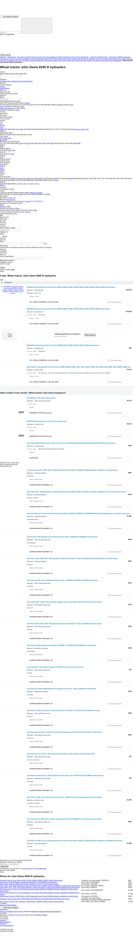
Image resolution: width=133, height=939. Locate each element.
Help (8, 905)
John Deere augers (51, 60)
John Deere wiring (98, 60)
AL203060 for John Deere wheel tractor (41, 398)
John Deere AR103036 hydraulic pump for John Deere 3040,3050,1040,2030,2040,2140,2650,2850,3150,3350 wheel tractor (71, 443)
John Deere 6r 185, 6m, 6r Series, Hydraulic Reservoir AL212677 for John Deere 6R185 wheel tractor (63, 710)
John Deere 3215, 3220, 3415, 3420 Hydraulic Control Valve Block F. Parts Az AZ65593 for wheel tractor (64, 624)
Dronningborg (51, 57)
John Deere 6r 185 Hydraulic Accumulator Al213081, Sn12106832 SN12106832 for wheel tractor (61, 645)
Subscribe (4, 866)
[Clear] (1, 78)
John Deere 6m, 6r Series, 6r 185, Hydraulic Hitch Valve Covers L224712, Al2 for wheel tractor (61, 754)
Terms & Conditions (7, 911)
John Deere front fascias (109, 59)
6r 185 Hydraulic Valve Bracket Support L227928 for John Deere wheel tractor (55, 667)
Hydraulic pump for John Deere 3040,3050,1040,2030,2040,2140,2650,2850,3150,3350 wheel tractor (35, 899)
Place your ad (90, 335)
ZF (88, 57)
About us (3, 905)
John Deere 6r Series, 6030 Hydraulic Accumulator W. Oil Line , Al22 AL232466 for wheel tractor (61, 689)
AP (30, 57)
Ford (62, 57)
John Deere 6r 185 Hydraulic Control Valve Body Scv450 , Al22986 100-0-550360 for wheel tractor (62, 537)
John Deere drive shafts (83, 60)
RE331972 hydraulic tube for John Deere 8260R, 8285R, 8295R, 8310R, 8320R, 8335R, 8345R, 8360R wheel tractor (68, 309)
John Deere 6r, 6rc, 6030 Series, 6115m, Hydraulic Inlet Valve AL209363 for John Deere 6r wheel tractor (64, 819)
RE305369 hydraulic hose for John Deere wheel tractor (47, 421)
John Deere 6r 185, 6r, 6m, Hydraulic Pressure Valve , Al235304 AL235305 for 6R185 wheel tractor (62, 580)
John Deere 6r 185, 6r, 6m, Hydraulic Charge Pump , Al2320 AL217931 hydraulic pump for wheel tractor (64, 797)
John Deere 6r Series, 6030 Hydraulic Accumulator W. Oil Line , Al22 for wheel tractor (29, 884)
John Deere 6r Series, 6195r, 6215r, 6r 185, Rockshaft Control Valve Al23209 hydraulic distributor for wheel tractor (39, 896)
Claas (44, 57)
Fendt (58, 57)
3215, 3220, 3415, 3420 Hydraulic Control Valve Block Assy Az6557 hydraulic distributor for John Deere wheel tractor (40, 886)
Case (34, 57)
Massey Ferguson (70, 57)
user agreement (41, 868)
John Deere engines (7, 59)
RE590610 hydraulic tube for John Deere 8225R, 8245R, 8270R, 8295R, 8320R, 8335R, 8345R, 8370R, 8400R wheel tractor (71, 287)
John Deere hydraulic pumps (90, 59)
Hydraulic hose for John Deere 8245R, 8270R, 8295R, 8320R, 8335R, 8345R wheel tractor (31, 880)
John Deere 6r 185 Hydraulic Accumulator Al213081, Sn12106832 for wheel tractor (28, 882)
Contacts (13, 905)
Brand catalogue (55, 911)
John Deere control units (71, 59)
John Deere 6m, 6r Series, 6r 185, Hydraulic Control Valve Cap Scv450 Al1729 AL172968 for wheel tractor (65, 775)
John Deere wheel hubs (66, 60)
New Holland (81, 57)
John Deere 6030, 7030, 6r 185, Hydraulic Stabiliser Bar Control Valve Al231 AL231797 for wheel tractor (64, 602)
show (2, 267)
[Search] (36, 26)
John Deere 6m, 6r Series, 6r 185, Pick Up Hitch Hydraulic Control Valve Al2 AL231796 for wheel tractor (64, 732)
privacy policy (27, 868)
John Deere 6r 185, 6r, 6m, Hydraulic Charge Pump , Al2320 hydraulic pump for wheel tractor (32, 901)
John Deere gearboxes (22, 59)
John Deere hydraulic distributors (32, 60)
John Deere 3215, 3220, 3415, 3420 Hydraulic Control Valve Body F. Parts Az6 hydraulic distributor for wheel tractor (39, 887)
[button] (66, 44)
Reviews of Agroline (38, 911)
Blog (47, 911)
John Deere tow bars (14, 60)
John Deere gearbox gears (40, 59)
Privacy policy (19, 911)
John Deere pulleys (56, 59)
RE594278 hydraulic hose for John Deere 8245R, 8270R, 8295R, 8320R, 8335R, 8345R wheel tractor (63, 345)
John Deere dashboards (113, 60)
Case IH (39, 57)
